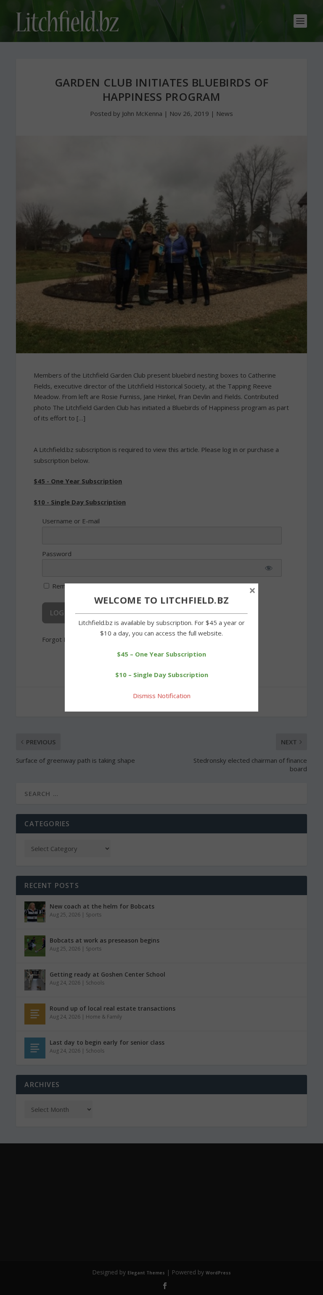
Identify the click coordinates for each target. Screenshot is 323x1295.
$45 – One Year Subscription (161, 654)
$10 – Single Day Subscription (161, 674)
